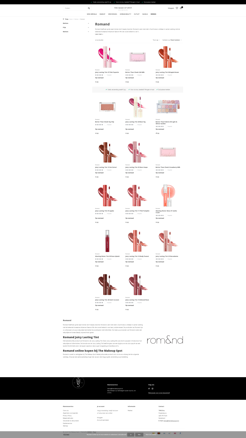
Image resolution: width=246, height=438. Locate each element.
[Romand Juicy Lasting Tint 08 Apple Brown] (168, 57)
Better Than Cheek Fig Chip (104, 122)
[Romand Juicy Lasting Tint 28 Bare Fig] (137, 107)
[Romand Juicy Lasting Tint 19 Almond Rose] (137, 285)
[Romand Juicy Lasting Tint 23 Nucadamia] (168, 241)
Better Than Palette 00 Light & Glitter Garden (166, 122)
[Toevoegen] (116, 82)
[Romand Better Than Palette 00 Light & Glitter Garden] (168, 107)
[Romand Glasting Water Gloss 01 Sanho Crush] (168, 196)
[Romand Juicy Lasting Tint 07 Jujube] (107, 196)
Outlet (137, 14)
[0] (180, 8)
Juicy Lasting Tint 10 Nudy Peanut (137, 256)
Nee (139, 434)
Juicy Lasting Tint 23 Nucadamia (167, 256)
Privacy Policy (67, 415)
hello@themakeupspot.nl (171, 421)
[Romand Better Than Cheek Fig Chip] (107, 107)
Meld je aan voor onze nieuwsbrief (159, 393)
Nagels (145, 14)
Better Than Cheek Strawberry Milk (168, 167)
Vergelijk (109, 75)
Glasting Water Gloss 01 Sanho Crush (166, 211)
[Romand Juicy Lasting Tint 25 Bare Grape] (137, 152)
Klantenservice (67, 423)
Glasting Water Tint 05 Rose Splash (107, 256)
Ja (130, 434)
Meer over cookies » (151, 434)
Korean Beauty (125, 14)
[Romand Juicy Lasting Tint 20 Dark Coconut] (107, 285)
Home (70, 19)
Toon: (154, 40)
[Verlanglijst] (177, 8)
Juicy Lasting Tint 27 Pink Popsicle (107, 72)
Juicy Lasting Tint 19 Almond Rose (137, 300)
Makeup (102, 14)
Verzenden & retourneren (71, 421)
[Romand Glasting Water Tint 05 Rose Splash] (107, 241)
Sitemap (65, 426)
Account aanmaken (103, 420)
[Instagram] (152, 389)
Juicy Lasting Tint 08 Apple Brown (167, 72)
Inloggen (100, 417)
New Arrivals (92, 14)
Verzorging (112, 14)
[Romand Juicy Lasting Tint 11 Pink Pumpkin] (137, 196)
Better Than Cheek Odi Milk (135, 72)
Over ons (66, 410)
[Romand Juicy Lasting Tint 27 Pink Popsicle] (107, 57)
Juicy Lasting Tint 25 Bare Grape (136, 167)
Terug (66, 19)
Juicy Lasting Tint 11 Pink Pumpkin (137, 211)
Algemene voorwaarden (70, 413)
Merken (153, 14)
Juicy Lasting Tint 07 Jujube (104, 211)
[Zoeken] (88, 8)
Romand (97, 70)
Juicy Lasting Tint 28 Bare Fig (135, 122)
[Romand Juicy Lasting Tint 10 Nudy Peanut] (137, 241)
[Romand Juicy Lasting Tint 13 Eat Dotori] (107, 152)
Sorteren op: (166, 40)
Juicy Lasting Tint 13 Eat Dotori (106, 167)
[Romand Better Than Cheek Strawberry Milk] (168, 152)
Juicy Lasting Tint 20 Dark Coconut (107, 300)
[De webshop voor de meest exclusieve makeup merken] (123, 8)
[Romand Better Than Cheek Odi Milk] (137, 57)
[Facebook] (149, 389)
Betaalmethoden (68, 418)
